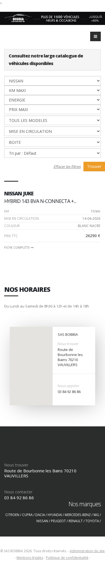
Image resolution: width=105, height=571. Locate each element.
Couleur (12, 225)
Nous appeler (69, 385)
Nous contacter (18, 491)
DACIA (40, 514)
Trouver (94, 166)
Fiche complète (17, 247)
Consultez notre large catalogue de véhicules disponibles (46, 59)
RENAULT (76, 521)
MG (96, 514)
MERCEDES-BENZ (78, 514)
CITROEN (12, 514)
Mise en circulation (21, 218)
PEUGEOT (58, 521)
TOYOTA (92, 521)
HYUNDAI (55, 514)
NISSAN (42, 521)
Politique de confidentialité (67, 557)
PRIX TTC (11, 236)
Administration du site (87, 551)
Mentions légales (30, 557)
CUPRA (27, 514)
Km (6, 211)
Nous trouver (68, 343)
